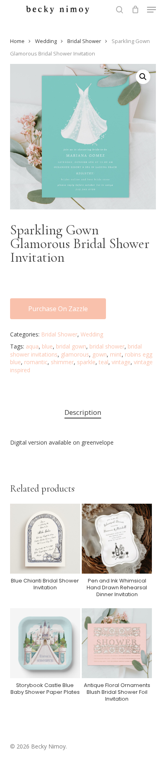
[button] (151, 10)
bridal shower (106, 346)
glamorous (75, 354)
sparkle (86, 362)
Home (17, 41)
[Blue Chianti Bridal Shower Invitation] (45, 539)
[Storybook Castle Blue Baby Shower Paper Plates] (45, 643)
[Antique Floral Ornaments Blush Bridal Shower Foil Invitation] (117, 643)
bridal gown (71, 346)
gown (99, 354)
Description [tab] (82, 412)
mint (116, 354)
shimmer (62, 362)
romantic (36, 362)
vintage (121, 362)
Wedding (46, 41)
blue (47, 346)
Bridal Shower (84, 41)
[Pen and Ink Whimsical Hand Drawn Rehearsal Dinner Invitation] (117, 539)
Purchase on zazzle (58, 308)
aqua (32, 346)
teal (103, 362)
